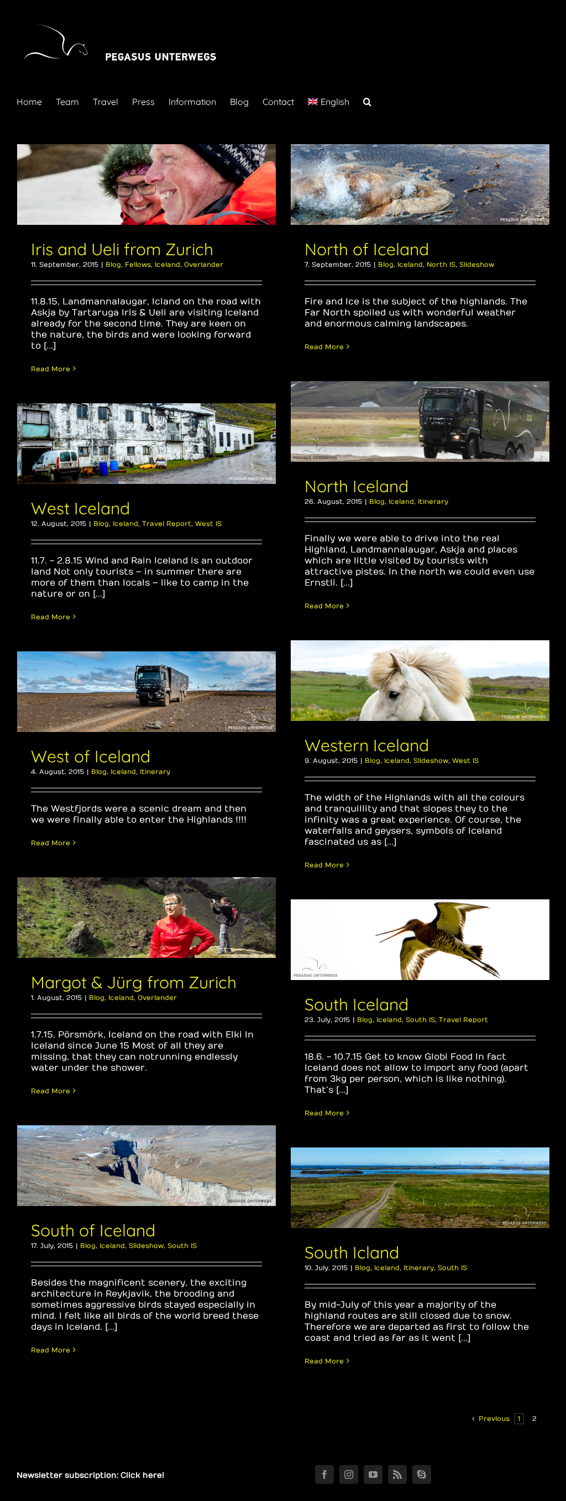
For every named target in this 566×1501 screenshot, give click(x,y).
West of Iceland (90, 756)
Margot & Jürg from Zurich (134, 982)
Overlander (203, 264)
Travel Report (166, 524)
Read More (50, 369)
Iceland (167, 264)
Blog (113, 264)
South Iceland (356, 1004)
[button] (367, 101)
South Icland (352, 1252)
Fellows (138, 264)
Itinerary (433, 501)
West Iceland (80, 508)
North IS (441, 264)
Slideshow (476, 264)
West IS (208, 524)
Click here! (142, 1475)
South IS (420, 1020)
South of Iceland (93, 1230)
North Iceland (356, 486)
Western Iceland (367, 745)
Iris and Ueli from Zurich (122, 249)
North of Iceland (367, 249)
